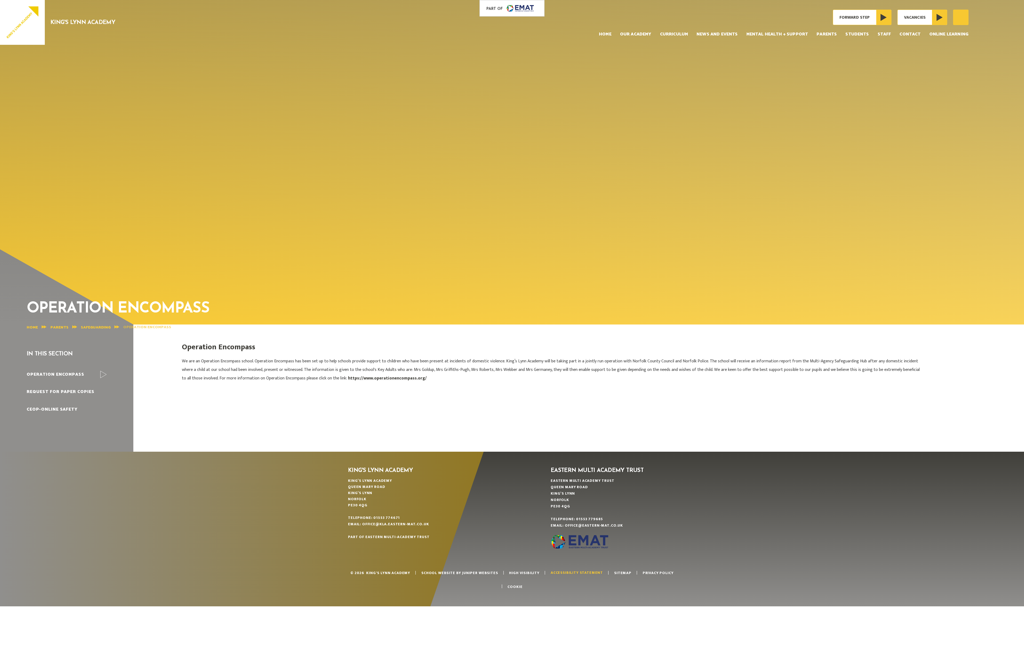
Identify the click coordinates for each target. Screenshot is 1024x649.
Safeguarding (96, 327)
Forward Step (854, 17)
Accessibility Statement (577, 573)
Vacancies (915, 17)
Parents (59, 327)
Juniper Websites (480, 573)
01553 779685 (589, 519)
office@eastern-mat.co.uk (594, 525)
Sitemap (622, 573)
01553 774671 (386, 518)
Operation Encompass (147, 327)
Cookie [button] (514, 587)
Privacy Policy (658, 573)
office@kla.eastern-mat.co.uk (395, 524)
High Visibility (524, 573)
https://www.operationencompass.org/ (387, 378)
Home (32, 327)
